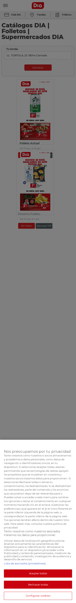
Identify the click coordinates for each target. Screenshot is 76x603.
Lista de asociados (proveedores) (25, 563)
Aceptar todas (38, 573)
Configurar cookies (38, 595)
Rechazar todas (38, 584)
